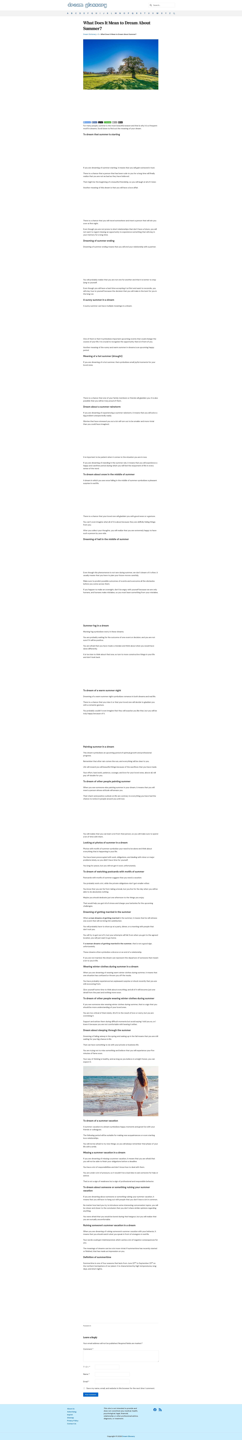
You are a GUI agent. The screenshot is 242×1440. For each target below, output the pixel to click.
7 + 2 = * (86, 1367)
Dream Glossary (128, 1436)
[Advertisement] (120, 107)
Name (86, 1374)
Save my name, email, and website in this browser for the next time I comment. (120, 1388)
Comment (88, 1349)
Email (86, 1381)
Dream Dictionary (89, 34)
